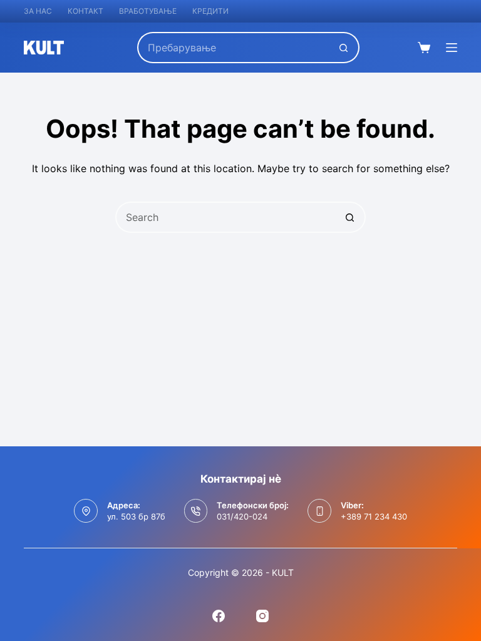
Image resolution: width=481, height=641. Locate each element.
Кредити (210, 11)
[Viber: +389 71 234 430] (319, 511)
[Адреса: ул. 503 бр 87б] (86, 511)
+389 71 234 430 (374, 516)
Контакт (85, 11)
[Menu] (451, 47)
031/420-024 (242, 516)
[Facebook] (218, 616)
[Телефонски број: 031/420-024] (196, 511)
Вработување (148, 11)
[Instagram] (262, 616)
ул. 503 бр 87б (136, 516)
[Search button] (343, 47)
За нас (38, 11)
